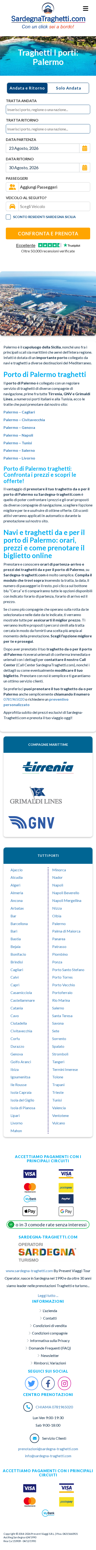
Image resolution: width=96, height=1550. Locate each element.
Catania (16, 1008)
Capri (14, 985)
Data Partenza (21, 139)
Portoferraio (62, 992)
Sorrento (59, 1038)
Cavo (14, 1015)
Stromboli (60, 1054)
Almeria (16, 892)
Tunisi (57, 1100)
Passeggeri (17, 178)
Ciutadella (18, 1023)
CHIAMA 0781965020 (54, 1407)
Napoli (57, 885)
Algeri (15, 885)
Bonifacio (18, 954)
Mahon (16, 1130)
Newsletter (50, 1355)
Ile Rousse (18, 1084)
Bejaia (15, 946)
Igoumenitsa (20, 1077)
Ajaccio (16, 870)
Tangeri (58, 1061)
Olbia (56, 916)
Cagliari (16, 969)
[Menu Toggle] (86, 9)
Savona (58, 1023)
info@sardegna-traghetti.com (48, 1456)
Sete (55, 1031)
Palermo (59, 923)
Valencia (59, 1107)
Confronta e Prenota (48, 233)
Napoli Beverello (65, 892)
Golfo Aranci (20, 1061)
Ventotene (60, 1115)
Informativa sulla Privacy (50, 1340)
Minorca (59, 870)
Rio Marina (61, 1000)
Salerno (58, 1008)
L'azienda (50, 1310)
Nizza (57, 908)
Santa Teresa (62, 1015)
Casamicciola (21, 992)
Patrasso (59, 946)
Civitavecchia (21, 1031)
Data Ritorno (20, 159)
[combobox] (48, 109)
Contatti (50, 1318)
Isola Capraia (20, 1092)
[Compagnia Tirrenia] (48, 768)
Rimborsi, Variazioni (50, 1363)
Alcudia (16, 877)
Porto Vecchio (63, 985)
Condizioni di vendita (50, 1325)
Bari (13, 931)
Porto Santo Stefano (68, 969)
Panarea (58, 938)
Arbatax (17, 908)
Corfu (15, 1038)
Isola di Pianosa (22, 1107)
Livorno (16, 1123)
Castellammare (22, 1000)
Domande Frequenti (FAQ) (50, 1348)
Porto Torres (62, 977)
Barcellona (19, 923)
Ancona (16, 900)
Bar (13, 916)
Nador (57, 877)
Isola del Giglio (22, 1100)
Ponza (57, 962)
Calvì (14, 977)
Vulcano (58, 1123)
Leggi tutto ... (48, 1295)
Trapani (58, 1084)
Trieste (58, 1092)
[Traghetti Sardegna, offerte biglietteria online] (48, 8)
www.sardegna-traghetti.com (29, 1270)
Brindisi (16, 962)
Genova (16, 1054)
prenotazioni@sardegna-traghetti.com (48, 1449)
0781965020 (13, 699)
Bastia (15, 938)
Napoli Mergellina (66, 900)
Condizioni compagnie (50, 1333)
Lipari (15, 1115)
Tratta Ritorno (22, 120)
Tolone (57, 1077)
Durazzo (17, 1046)
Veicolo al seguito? (26, 197)
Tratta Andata (21, 100)
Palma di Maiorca (66, 931)
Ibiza (14, 1069)
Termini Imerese (65, 1069)
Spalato (58, 1046)
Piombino (60, 954)
